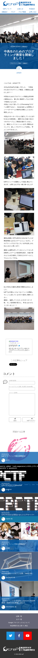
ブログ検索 (22, 12)
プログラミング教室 (15, 63)
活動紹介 (5, 12)
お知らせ (20, 9)
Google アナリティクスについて (19, 622)
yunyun (13, 345)
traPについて (7, 9)
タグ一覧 (19, 619)
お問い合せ (32, 12)
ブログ (13, 12)
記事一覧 (19, 616)
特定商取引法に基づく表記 (19, 625)
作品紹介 (32, 9)
